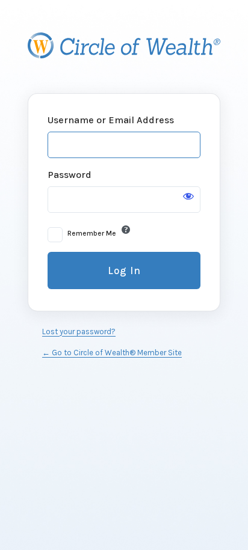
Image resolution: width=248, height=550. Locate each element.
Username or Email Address (111, 120)
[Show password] (188, 196)
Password (69, 174)
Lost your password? (79, 331)
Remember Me (91, 233)
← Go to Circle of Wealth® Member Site (112, 352)
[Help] (126, 229)
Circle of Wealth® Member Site (124, 46)
